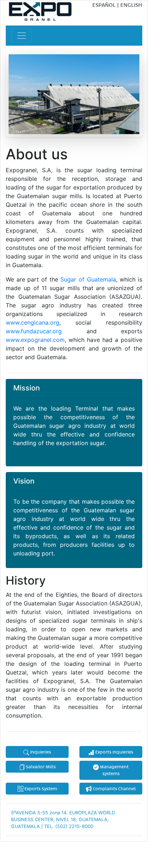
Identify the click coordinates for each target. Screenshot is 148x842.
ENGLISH (131, 4)
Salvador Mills (40, 766)
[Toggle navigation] (21, 35)
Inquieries (40, 752)
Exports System (40, 788)
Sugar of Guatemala (88, 279)
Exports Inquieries (113, 752)
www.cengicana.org (32, 322)
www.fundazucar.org (34, 331)
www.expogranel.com (35, 339)
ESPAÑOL (104, 4)
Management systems (114, 770)
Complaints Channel (114, 788)
